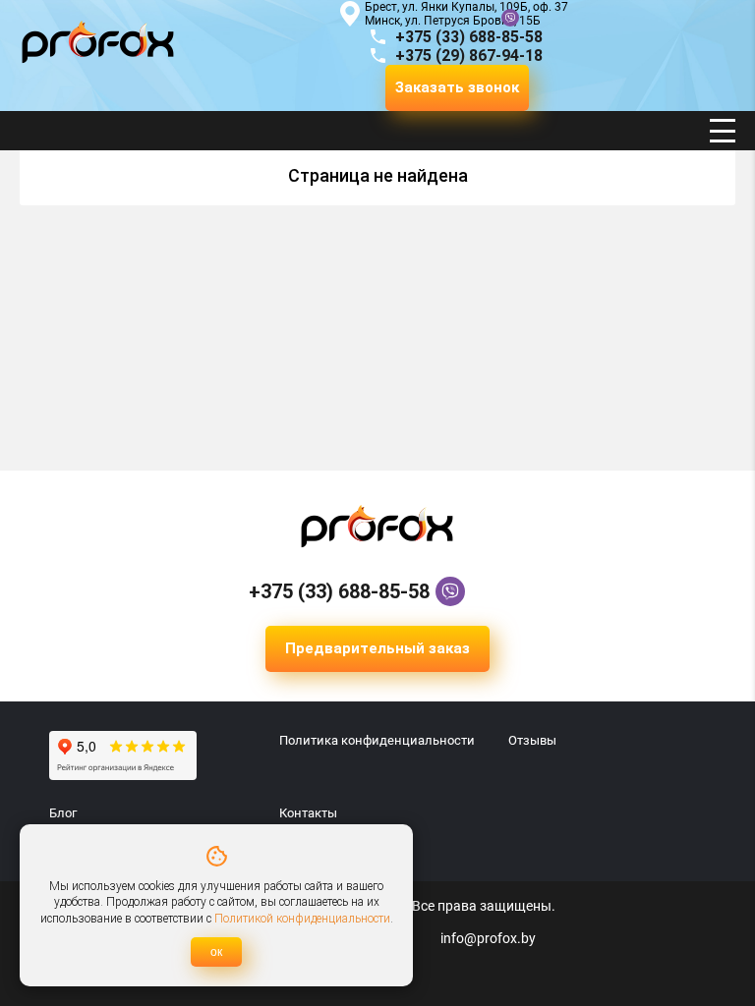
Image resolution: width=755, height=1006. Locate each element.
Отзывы (532, 740)
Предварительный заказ (377, 648)
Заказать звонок (457, 87)
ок (216, 952)
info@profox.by (488, 938)
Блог (63, 813)
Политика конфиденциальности (377, 740)
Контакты (308, 813)
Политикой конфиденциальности (302, 918)
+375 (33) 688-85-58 (339, 591)
